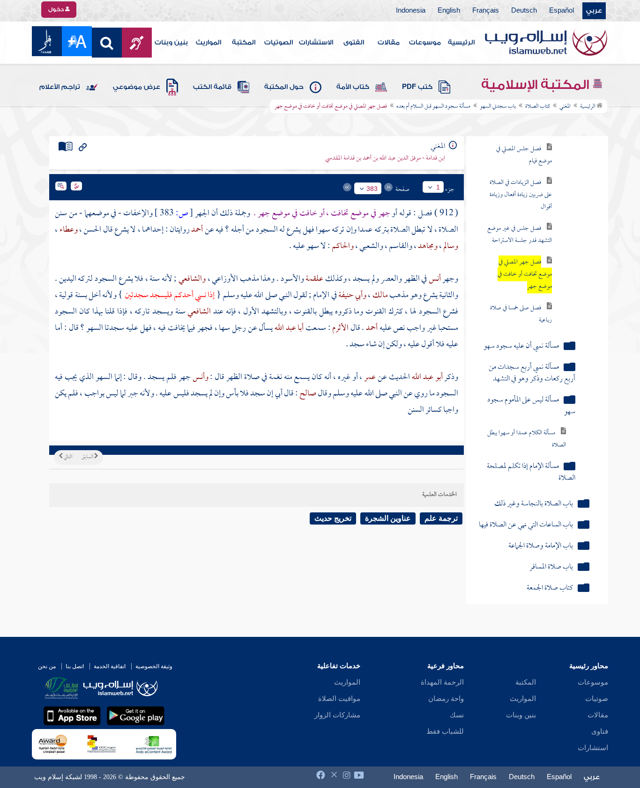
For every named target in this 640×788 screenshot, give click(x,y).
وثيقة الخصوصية (153, 666)
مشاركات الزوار (337, 715)
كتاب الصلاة (537, 107)
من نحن (47, 666)
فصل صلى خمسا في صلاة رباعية (521, 314)
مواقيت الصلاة (339, 698)
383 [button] (372, 188)
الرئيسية (461, 42)
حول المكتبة (284, 87)
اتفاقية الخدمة (110, 666)
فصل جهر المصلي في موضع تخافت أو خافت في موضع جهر (525, 274)
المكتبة (243, 42)
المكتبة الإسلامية (536, 84)
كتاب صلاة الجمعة (550, 588)
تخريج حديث (332, 518)
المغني (565, 107)
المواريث (208, 42)
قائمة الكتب (212, 87)
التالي (67, 457)
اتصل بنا (75, 666)
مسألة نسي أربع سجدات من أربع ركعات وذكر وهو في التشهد (532, 373)
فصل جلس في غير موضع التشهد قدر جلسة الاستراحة (519, 235)
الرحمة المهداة (442, 682)
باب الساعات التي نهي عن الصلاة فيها (526, 525)
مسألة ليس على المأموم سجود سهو (531, 406)
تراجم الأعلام (59, 87)
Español (561, 11)
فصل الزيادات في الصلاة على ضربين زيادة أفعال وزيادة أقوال (521, 195)
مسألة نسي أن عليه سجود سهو (521, 346)
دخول (56, 9)
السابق (88, 457)
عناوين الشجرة (388, 518)
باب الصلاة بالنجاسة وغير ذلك (533, 504)
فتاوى (599, 731)
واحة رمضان (446, 698)
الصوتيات (278, 42)
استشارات (593, 748)
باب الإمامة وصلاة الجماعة (540, 546)
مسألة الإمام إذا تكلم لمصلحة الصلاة (531, 472)
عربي (594, 11)
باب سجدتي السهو (498, 107)
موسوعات (425, 42)
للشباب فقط (445, 731)
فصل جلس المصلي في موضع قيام (524, 155)
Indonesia (410, 11)
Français (485, 11)
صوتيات (596, 698)
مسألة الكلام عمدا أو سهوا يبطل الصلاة (526, 439)
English (449, 11)
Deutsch (524, 11)
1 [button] (438, 187)
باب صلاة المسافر (551, 567)
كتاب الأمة (352, 87)
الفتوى (353, 42)
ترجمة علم (441, 518)
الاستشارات (316, 42)
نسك (457, 715)
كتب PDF (417, 87)
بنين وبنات (171, 42)
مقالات (389, 42)
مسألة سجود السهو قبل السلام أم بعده (433, 107)
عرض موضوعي (136, 87)
